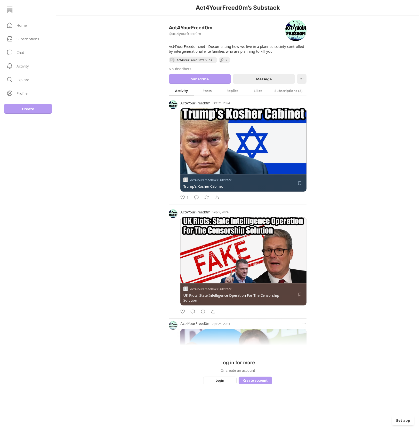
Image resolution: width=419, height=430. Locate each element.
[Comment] (196, 197)
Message (264, 78)
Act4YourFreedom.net (187, 46)
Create (28, 108)
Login (220, 380)
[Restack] (206, 197)
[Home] (10, 10)
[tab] (181, 90)
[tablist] (237, 90)
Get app (403, 420)
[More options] (304, 103)
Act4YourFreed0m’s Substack (211, 180)
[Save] (300, 183)
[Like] (182, 311)
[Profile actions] (301, 79)
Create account (255, 380)
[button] (28, 25)
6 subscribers (180, 68)
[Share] (217, 197)
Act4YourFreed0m (195, 103)
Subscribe (200, 78)
